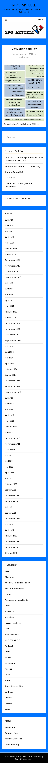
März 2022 (9, 478)
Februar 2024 (11, 369)
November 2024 (12, 329)
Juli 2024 (9, 346)
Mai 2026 (9, 231)
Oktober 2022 (11, 449)
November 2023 (12, 386)
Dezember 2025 (12, 260)
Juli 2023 (9, 398)
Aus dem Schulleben (14, 588)
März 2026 (9, 242)
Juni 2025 (9, 288)
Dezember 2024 (12, 323)
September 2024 (13, 340)
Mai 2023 (9, 409)
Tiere (7, 680)
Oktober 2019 (11, 553)
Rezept (8, 669)
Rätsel (8, 657)
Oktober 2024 (11, 334)
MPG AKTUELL (24, 5)
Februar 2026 (11, 248)
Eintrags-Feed (11, 733)
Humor (8, 605)
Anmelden (10, 727)
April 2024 (9, 363)
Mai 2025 (9, 294)
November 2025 (12, 266)
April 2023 (9, 415)
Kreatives (9, 617)
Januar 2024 (11, 375)
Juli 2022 (9, 455)
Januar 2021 (10, 513)
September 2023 (13, 392)
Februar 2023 (11, 426)
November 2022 (12, 444)
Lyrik (7, 628)
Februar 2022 (11, 484)
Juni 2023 (9, 403)
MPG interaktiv (12, 634)
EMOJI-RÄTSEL (11, 177)
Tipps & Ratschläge (14, 686)
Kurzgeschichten (13, 623)
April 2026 (9, 237)
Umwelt (8, 697)
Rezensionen (11, 663)
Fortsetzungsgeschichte (16, 600)
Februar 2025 (11, 311)
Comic (8, 594)
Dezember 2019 (12, 541)
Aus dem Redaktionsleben (17, 582)
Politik (7, 651)
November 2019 (12, 547)
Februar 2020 (11, 535)
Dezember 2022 (12, 438)
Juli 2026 (9, 220)
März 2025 (9, 306)
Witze (7, 709)
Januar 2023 (10, 432)
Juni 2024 (9, 352)
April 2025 (9, 300)
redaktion (24, 57)
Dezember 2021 (12, 495)
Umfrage (9, 692)
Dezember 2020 (12, 518)
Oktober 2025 (11, 271)
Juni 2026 (9, 225)
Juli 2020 (9, 524)
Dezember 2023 (12, 380)
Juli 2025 (9, 283)
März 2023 (9, 421)
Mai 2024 (9, 357)
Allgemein (9, 577)
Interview (9, 611)
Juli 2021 (8, 507)
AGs (7, 571)
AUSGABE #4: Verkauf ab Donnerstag (22, 166)
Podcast (9, 646)
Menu (40, 19)
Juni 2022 (9, 461)
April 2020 (9, 530)
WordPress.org (12, 744)
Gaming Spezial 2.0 (14, 172)
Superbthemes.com (24, 759)
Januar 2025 (11, 317)
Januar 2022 (10, 489)
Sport (7, 674)
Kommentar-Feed (13, 738)
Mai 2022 (9, 467)
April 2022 (9, 472)
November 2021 (12, 501)
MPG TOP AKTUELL (13, 640)
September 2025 (13, 277)
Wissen (8, 703)
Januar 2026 (10, 254)
